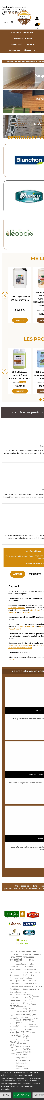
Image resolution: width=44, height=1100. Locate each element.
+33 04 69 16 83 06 (17, 13)
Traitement (28, 32)
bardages (23, 888)
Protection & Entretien (22, 38)
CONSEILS (31, 44)
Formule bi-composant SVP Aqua (33, 1010)
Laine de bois (14, 50)
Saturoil (11, 659)
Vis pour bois (29, 50)
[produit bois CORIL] (14, 918)
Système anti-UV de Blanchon (20, 645)
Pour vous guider (16, 44)
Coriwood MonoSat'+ (16, 607)
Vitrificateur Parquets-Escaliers (33, 1021)
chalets (15, 888)
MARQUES (15, 32)
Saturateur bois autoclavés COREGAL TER (27, 994)
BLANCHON (15, 1042)
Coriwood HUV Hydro (25, 626)
